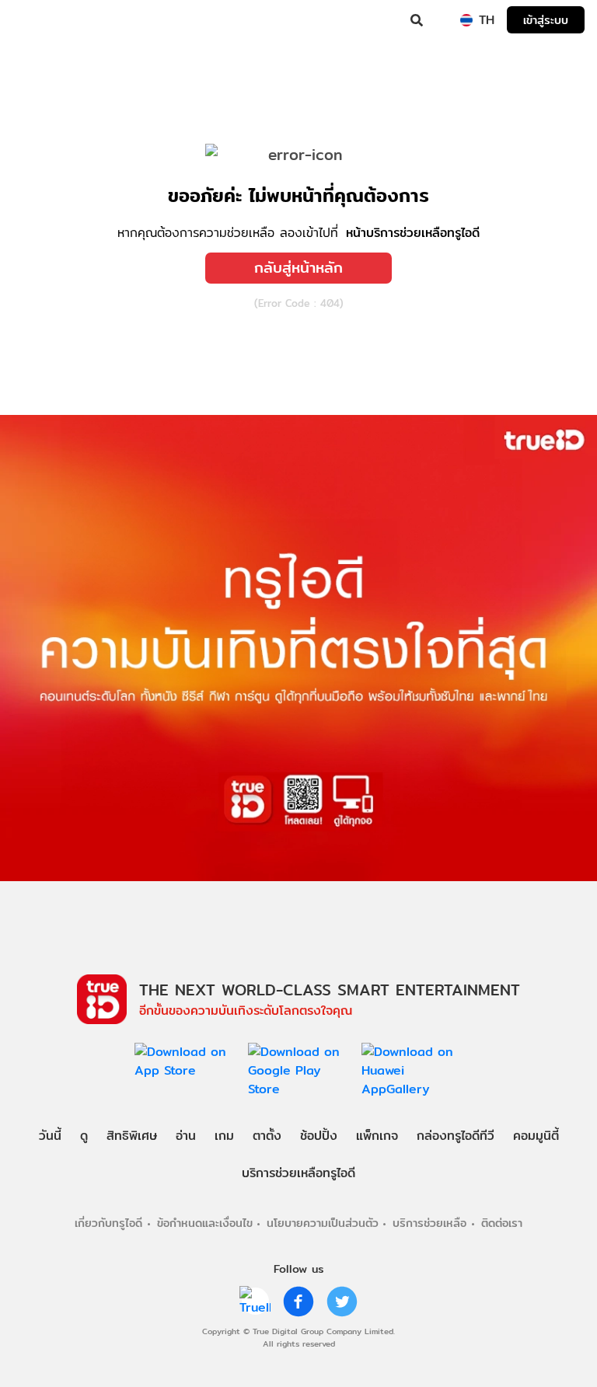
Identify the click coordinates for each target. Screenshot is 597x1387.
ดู (84, 1135)
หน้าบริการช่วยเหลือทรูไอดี (413, 232)
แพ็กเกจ (377, 1135)
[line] (255, 1301)
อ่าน (186, 1135)
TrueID (43, 20)
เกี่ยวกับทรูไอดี (108, 1223)
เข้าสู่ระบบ (545, 20)
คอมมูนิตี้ (536, 1135)
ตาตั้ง (267, 1135)
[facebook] (298, 1301)
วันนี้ (50, 1135)
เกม (224, 1135)
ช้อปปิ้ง (318, 1135)
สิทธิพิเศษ (131, 1135)
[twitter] (342, 1301)
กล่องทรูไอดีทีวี (455, 1135)
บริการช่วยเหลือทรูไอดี (298, 1173)
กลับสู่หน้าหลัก (298, 267)
